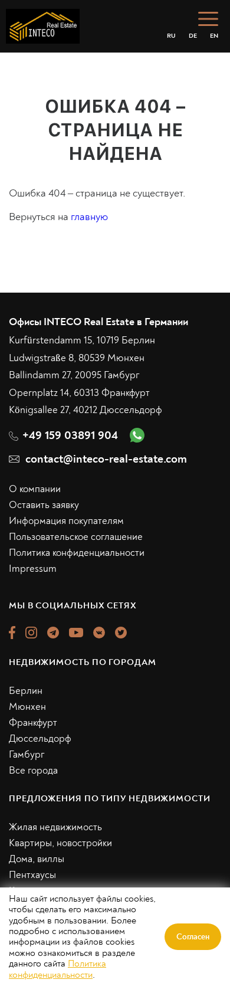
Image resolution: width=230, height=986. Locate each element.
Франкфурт (33, 722)
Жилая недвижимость (55, 827)
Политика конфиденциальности (76, 552)
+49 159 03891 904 (70, 435)
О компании (35, 489)
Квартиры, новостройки (60, 843)
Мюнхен (27, 706)
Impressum (33, 568)
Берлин (25, 690)
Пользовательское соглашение (76, 536)
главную (89, 217)
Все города (33, 770)
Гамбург (27, 754)
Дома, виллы (36, 859)
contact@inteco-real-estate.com (106, 458)
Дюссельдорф (40, 738)
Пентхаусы (32, 875)
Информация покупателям (66, 521)
